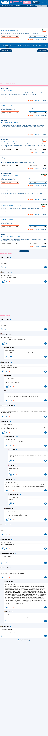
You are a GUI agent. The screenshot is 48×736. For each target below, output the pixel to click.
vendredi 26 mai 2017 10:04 (6, 424)
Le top (26, 5)
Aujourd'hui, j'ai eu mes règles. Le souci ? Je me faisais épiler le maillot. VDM (17, 162)
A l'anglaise (4, 158)
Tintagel (4, 257)
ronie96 (4, 525)
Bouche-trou (4, 88)
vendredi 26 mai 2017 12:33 (10, 439)
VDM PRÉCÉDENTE (6, 51)
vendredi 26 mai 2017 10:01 (6, 337)
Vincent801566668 (6, 553)
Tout (2, 5)
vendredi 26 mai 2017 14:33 (14, 497)
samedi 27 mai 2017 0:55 (9, 350)
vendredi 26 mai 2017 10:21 (6, 571)
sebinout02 (5, 539)
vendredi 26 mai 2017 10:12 (10, 378)
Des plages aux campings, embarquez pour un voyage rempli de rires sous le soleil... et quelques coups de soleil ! (23, 46)
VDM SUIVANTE (42, 51)
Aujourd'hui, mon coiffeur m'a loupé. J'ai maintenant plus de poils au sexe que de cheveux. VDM (22, 193)
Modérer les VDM (35, 2)
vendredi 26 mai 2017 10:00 (6, 261)
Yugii (11, 449)
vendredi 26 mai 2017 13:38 (10, 482)
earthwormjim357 (6, 405)
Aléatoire (7, 5)
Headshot (4, 120)
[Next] (29, 640)
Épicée (12, 5)
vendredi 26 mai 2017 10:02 (6, 275)
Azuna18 (4, 626)
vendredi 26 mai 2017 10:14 (6, 556)
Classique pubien (6, 173)
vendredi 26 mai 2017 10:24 (6, 629)
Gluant (3, 234)
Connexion (44, 2)
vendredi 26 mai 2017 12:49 (14, 468)
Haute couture (5, 139)
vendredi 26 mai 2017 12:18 (10, 614)
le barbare (4, 272)
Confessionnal (33, 5)
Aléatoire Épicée (20, 5)
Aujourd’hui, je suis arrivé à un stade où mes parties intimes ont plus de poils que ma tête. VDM (22, 208)
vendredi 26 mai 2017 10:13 (6, 542)
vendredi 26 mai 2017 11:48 (10, 584)
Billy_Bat (4, 568)
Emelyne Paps (9, 436)
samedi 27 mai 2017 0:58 (10, 511)
